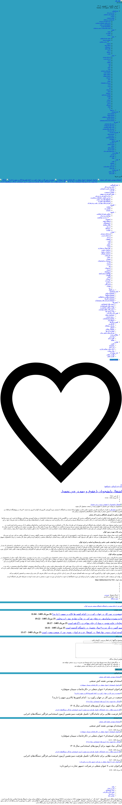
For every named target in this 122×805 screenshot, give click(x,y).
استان (113, 55)
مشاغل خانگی (111, 147)
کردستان (108, 89)
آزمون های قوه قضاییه (109, 125)
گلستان (109, 96)
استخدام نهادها (111, 115)
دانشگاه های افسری (106, 26)
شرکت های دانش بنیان (109, 151)
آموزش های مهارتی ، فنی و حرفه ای (102, 28)
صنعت (109, 31)
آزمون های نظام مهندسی (108, 129)
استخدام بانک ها (110, 118)
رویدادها (109, 52)
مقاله (113, 158)
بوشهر (109, 67)
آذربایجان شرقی (107, 57)
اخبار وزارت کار (110, 12)
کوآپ (85, 606)
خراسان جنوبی (107, 72)
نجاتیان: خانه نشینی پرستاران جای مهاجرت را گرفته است (95, 623)
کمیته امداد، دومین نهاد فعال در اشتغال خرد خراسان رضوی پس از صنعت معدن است (82, 632)
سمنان (109, 81)
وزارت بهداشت (103, 42)
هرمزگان (108, 105)
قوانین (116, 159)
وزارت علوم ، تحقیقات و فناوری (103, 23)
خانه (120, 486)
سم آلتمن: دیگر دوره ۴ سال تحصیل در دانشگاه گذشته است (94, 628)
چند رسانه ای (115, 170)
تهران (109, 69)
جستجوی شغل (110, 134)
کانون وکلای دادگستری (109, 127)
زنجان (109, 79)
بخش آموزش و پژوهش (109, 19)
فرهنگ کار (111, 139)
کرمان (109, 91)
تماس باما (111, 795)
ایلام (110, 65)
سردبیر (106, 595)
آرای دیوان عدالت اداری (109, 166)
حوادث (109, 53)
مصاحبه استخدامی (110, 137)
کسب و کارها (115, 141)
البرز (109, 64)
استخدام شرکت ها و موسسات (107, 120)
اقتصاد (112, 30)
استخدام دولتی (110, 113)
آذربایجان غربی (107, 59)
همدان (109, 106)
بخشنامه (112, 163)
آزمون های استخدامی (109, 123)
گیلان (109, 98)
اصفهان (109, 62)
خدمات (109, 35)
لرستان (109, 100)
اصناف (112, 146)
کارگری (112, 16)
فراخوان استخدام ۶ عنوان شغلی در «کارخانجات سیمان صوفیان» (77, 180)
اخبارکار (112, 509)
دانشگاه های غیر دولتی (105, 24)
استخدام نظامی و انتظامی (108, 117)
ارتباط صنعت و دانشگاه (109, 606)
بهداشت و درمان (107, 40)
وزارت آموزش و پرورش (105, 21)
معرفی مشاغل (110, 144)
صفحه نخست (114, 359)
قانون (113, 161)
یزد (110, 108)
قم (110, 88)
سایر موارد (111, 168)
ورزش (109, 50)
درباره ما (111, 794)
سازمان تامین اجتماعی (109, 14)
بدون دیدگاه (114, 598)
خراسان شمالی (107, 76)
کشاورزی (108, 33)
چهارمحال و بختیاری (106, 71)
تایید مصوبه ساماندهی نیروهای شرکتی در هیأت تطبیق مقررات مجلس (89, 618)
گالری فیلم (111, 173)
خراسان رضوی (107, 74)
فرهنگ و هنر (108, 45)
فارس (109, 84)
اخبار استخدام (115, 112)
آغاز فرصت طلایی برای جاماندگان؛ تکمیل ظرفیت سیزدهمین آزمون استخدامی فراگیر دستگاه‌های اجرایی (32, 182)
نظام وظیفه (108, 48)
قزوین (109, 86)
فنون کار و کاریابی (113, 132)
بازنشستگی (108, 47)
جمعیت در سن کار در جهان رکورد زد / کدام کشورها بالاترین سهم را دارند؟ (32, 180)
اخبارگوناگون (115, 11)
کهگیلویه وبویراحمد (106, 94)
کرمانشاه (108, 93)
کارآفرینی (112, 142)
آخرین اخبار (110, 788)
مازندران (108, 101)
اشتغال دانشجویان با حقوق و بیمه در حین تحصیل (91, 491)
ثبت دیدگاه (118, 669)
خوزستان (108, 77)
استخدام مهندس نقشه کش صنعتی (110, 180)
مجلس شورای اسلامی (105, 38)
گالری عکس (111, 171)
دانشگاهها (107, 486)
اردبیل (109, 60)
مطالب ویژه (115, 153)
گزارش (112, 154)
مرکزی (109, 103)
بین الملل (112, 110)
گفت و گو (112, 156)
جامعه (113, 36)
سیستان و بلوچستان (106, 82)
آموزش (119, 606)
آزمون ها (116, 122)
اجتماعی (109, 43)
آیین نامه (112, 164)
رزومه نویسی (111, 135)
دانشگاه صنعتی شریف (95, 606)
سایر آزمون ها (111, 130)
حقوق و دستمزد (110, 18)
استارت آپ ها (111, 149)
